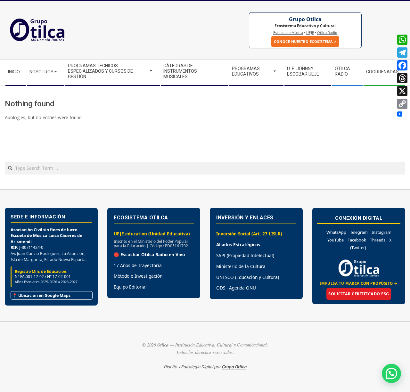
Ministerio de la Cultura (241, 266)
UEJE (310, 32)
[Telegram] (402, 52)
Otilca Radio (327, 32)
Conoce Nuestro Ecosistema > (305, 41)
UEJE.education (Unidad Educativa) (152, 234)
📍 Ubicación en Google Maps (41, 295)
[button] (391, 373)
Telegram (359, 232)
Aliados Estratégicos (238, 244)
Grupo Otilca (305, 19)
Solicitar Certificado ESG (358, 294)
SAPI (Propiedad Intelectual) (245, 255)
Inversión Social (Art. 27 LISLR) (249, 234)
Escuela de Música (288, 32)
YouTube (335, 240)
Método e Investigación (138, 276)
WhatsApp (336, 232)
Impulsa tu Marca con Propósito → (359, 283)
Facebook (357, 240)
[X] (402, 91)
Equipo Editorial (130, 287)
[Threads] (402, 78)
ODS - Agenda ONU (236, 288)
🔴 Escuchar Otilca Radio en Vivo (149, 254)
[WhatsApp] (402, 39)
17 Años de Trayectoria (138, 265)
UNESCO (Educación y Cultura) (247, 277)
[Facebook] (402, 65)
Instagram (381, 232)
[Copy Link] (402, 103)
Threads (377, 240)
